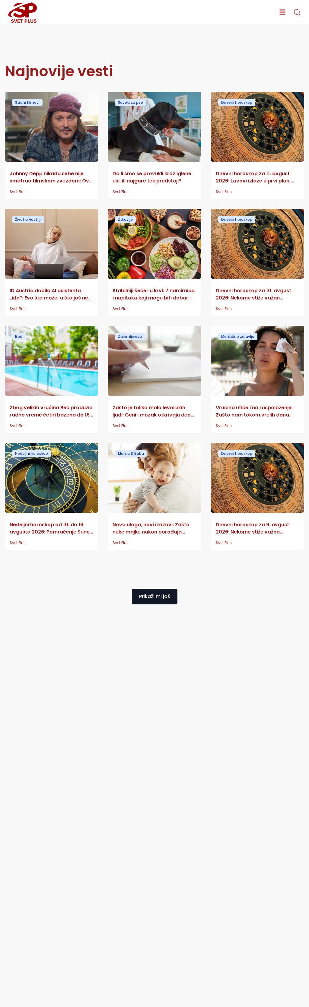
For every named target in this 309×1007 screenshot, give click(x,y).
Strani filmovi (27, 102)
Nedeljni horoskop (31, 453)
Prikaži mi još (154, 596)
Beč (18, 336)
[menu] (282, 12)
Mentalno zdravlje (237, 336)
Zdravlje (125, 219)
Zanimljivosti (130, 336)
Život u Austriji (28, 219)
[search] (297, 12)
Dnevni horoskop (236, 102)
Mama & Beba (131, 453)
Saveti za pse (130, 102)
